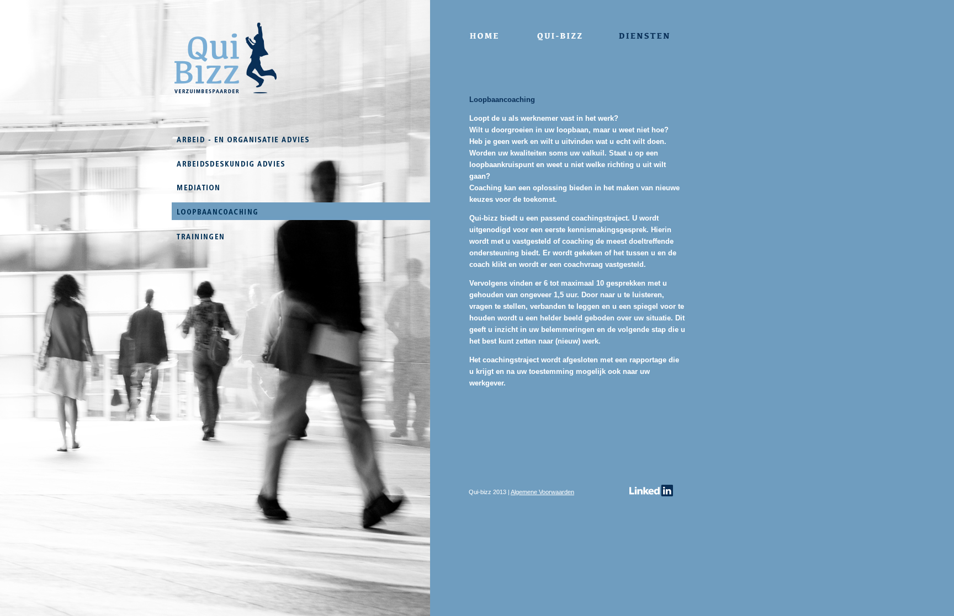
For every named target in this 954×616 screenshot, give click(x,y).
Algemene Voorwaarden (542, 492)
